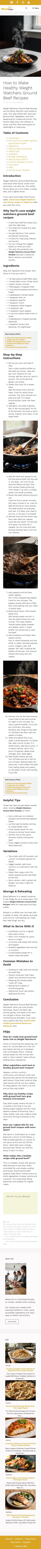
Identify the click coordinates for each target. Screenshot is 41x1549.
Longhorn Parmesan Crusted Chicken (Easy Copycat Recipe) (20, 1444)
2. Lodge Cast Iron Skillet (15, 340)
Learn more (12, 1321)
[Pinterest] (11, 2)
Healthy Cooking (22, 1227)
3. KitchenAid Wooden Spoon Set (17, 342)
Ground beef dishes (9, 1227)
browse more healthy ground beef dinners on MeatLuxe (19, 1023)
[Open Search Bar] (26, 8)
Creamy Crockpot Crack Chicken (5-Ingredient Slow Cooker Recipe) (20, 1370)
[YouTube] (28, 2)
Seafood (9, 1475)
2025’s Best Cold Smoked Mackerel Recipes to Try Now (20, 1516)
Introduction (14, 138)
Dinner (7, 1222)
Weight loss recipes (15, 1231)
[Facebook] (17, 2)
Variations (13, 154)
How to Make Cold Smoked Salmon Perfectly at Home (20, 1479)
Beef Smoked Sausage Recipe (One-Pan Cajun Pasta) (20, 1407)
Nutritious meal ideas (15, 1229)
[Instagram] (22, 2)
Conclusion (13, 165)
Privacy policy (30, 1539)
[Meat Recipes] (7, 8)
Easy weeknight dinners (28, 1224)
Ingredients (14, 146)
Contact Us (19, 1539)
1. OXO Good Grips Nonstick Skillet (18, 338)
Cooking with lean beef (12, 1224)
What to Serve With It (18, 159)
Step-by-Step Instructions (20, 149)
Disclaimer (26, 1542)
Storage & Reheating (17, 157)
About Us (9, 1539)
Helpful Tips (14, 151)
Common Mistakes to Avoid (21, 162)
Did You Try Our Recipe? (19, 170)
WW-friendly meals (15, 1234)
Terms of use (16, 1542)
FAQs (11, 167)
